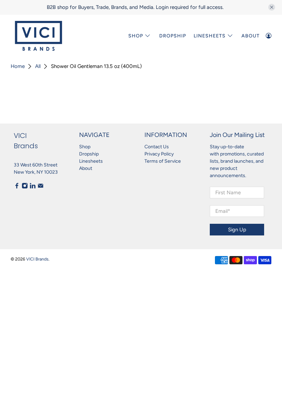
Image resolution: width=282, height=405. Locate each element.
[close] (271, 7)
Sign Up (237, 230)
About (250, 36)
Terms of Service (162, 161)
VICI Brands (37, 259)
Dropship (172, 36)
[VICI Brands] (38, 36)
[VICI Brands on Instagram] (25, 187)
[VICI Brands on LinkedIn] (33, 187)
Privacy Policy (159, 154)
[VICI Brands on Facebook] (17, 187)
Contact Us (156, 147)
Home (18, 66)
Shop (135, 36)
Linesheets (91, 161)
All (38, 66)
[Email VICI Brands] (40, 187)
